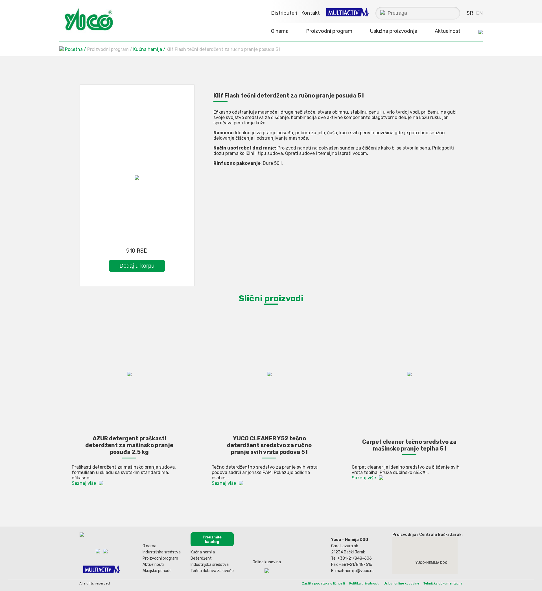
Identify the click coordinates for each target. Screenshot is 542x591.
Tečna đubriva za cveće (212, 570)
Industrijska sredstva (162, 552)
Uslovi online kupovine (401, 583)
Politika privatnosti (364, 583)
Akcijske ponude (157, 570)
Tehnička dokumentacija (442, 583)
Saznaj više (84, 483)
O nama (149, 546)
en (479, 13)
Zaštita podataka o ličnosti (323, 583)
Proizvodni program (160, 558)
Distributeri (284, 13)
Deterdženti (202, 558)
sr (470, 13)
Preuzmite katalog (212, 539)
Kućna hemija (148, 49)
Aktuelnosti (448, 31)
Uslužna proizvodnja (393, 31)
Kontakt (310, 13)
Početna (74, 49)
